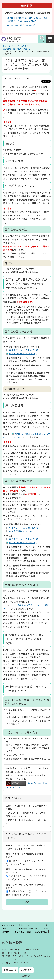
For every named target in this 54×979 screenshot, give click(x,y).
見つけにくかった (24, 894)
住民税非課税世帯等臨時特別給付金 (16, 49)
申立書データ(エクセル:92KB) (24, 539)
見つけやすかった (17, 891)
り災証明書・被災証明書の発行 (22, 25)
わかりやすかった (17, 875)
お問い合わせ (10, 970)
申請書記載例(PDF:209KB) (22, 353)
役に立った (14, 860)
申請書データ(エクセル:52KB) (24, 350)
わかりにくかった (24, 879)
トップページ (8, 46)
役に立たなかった (17, 864)
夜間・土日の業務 (22, 931)
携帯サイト (24, 925)
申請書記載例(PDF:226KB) (22, 531)
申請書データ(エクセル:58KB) (24, 527)
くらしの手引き (22, 46)
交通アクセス (41, 931)
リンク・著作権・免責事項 (24, 928)
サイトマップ (8, 925)
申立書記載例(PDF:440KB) (22, 542)
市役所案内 (26, 970)
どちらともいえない (34, 860)
